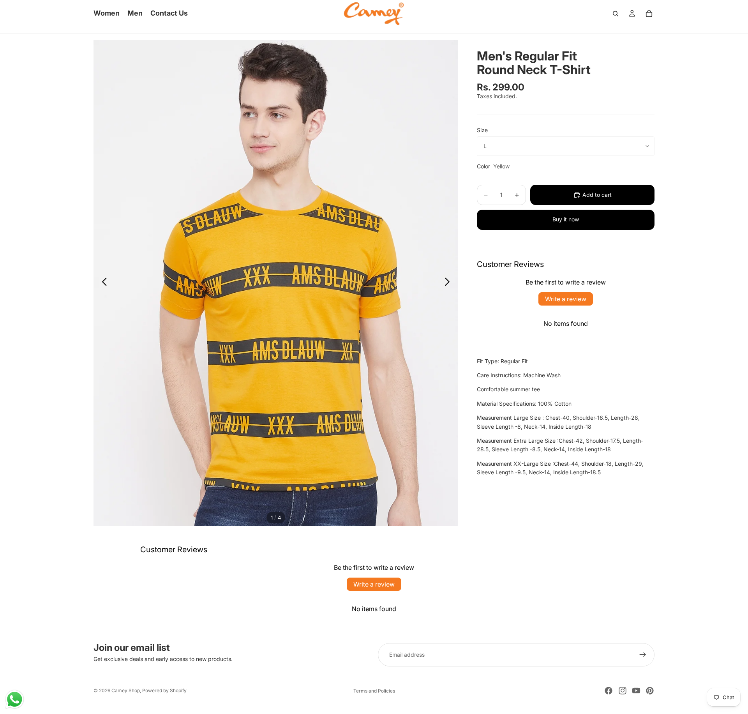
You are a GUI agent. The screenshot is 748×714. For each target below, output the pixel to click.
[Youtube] (636, 690)
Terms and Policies (374, 691)
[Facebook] (608, 690)
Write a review (565, 299)
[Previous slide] (102, 283)
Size (482, 130)
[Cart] (649, 13)
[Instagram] (622, 690)
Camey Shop (125, 690)
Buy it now (565, 219)
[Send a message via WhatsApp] (14, 699)
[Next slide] (449, 283)
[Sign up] (643, 655)
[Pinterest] (649, 690)
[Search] (615, 13)
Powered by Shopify (164, 690)
